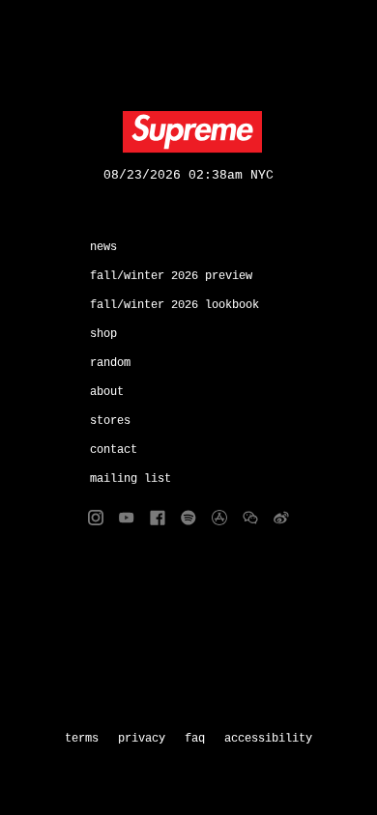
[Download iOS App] (219, 517)
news (103, 247)
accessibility (268, 738)
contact (113, 450)
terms (82, 738)
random (110, 363)
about (107, 392)
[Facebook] (157, 518)
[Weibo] (281, 517)
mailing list (130, 479)
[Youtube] (126, 517)
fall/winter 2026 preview (171, 276)
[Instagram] (95, 517)
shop (103, 334)
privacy (141, 738)
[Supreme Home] (188, 132)
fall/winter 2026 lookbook (174, 305)
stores (110, 421)
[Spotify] (188, 517)
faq (195, 738)
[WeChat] (250, 517)
